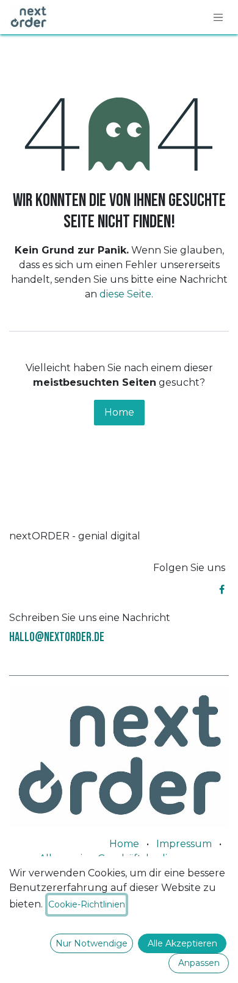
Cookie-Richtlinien (86, 904)
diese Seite (125, 294)
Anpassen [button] (199, 962)
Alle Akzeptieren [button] (182, 943)
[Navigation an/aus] (218, 17)
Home (119, 412)
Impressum (184, 844)
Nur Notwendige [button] (92, 943)
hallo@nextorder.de (56, 637)
